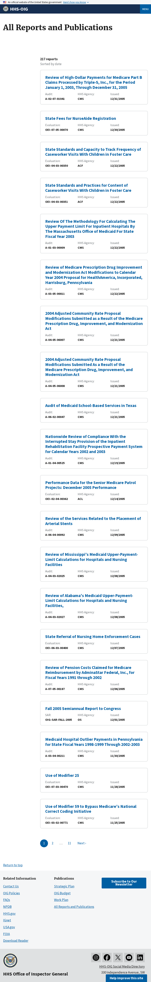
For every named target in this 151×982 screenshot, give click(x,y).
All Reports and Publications (74, 907)
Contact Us (11, 886)
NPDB (7, 907)
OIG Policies (11, 893)
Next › (81, 843)
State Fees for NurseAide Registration (80, 118)
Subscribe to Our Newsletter (124, 882)
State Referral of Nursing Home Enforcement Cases (92, 636)
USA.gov (9, 927)
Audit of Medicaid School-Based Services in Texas (90, 405)
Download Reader (15, 940)
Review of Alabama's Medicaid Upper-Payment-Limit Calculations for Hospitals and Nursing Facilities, (89, 600)
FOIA (6, 934)
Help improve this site (126, 978)
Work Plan (61, 900)
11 (69, 843)
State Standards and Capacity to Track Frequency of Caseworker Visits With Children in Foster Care (93, 152)
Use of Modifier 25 (62, 775)
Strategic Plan (64, 886)
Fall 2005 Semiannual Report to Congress (83, 708)
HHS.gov (9, 913)
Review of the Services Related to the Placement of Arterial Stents (93, 521)
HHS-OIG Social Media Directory (122, 966)
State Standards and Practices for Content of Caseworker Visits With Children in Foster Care (88, 188)
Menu (145, 9)
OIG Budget (62, 893)
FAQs (6, 900)
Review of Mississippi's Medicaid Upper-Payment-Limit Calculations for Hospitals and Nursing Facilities (91, 559)
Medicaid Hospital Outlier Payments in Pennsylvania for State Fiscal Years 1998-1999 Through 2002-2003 (94, 742)
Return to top (13, 865)
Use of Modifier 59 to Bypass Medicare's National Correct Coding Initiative (90, 809)
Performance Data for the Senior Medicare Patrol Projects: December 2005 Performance (90, 485)
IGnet (7, 920)
